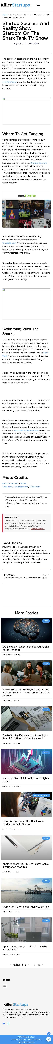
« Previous (15, 964)
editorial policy (30, 503)
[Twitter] (4, 1023)
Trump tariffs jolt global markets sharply (25, 906)
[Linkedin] (8, 1023)
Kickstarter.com (39, 163)
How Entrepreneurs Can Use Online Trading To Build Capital (23, 822)
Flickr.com (35, 486)
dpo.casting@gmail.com (26, 430)
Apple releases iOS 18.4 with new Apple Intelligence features (25, 865)
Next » (39, 964)
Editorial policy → (38, 529)
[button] (38, 5)
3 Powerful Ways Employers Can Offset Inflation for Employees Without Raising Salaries (26, 692)
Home (5, 15)
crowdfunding (9, 82)
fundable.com (9, 243)
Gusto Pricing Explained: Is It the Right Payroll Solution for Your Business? (25, 737)
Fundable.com (21, 486)
